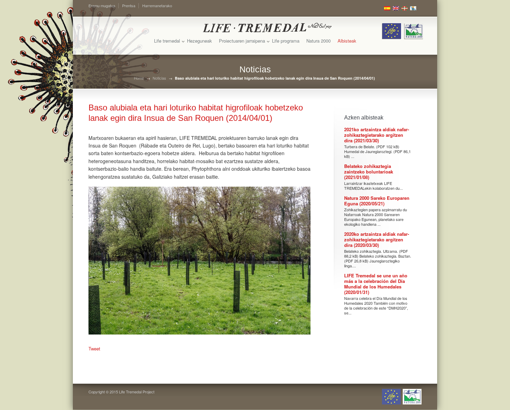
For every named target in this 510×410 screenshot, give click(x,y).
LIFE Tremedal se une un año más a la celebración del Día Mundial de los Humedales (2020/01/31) (375, 283)
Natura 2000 (318, 40)
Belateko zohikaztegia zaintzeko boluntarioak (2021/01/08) (368, 171)
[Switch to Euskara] (404, 8)
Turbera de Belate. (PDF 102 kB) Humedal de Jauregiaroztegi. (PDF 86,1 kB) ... (377, 151)
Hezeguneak (199, 40)
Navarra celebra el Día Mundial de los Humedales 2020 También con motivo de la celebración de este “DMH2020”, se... (376, 305)
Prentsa (128, 5)
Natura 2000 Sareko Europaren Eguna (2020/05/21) (376, 201)
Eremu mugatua (101, 5)
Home (139, 78)
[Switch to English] (396, 8)
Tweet (94, 348)
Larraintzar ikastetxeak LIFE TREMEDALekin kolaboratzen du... (373, 185)
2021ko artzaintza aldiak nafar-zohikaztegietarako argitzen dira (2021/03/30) (376, 135)
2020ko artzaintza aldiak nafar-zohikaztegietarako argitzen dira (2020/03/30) (376, 239)
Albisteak (347, 40)
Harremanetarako (157, 5)
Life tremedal (167, 40)
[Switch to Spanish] (387, 8)
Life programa (285, 40)
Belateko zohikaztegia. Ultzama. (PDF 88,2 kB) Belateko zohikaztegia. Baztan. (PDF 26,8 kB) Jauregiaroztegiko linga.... (377, 258)
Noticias (159, 78)
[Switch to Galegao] (413, 8)
